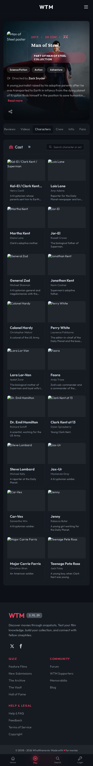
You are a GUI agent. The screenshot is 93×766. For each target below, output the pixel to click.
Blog (53, 687)
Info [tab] (71, 129)
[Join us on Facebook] (20, 646)
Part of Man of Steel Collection (50, 57)
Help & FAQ (16, 713)
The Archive (17, 680)
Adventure (56, 69)
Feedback (15, 720)
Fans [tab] (82, 129)
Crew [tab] (59, 129)
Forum (54, 666)
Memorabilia (58, 680)
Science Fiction (18, 69)
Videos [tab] (25, 129)
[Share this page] (10, 111)
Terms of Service (20, 727)
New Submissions (20, 673)
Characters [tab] (43, 129)
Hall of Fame (17, 694)
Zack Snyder (37, 78)
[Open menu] (86, 6)
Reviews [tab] (9, 129)
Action (39, 69)
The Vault (15, 687)
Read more (15, 100)
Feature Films (18, 666)
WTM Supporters (61, 673)
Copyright (15, 734)
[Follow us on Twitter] (12, 646)
